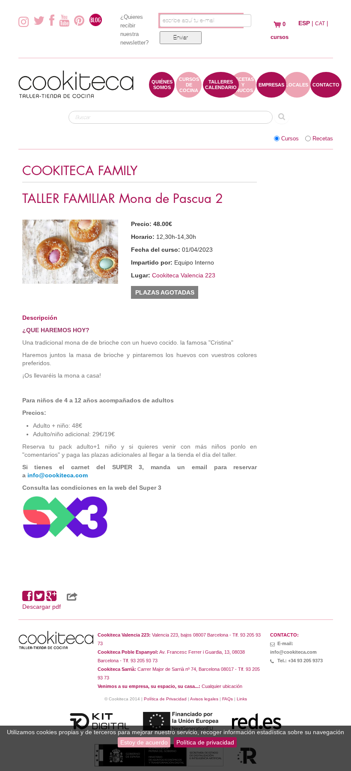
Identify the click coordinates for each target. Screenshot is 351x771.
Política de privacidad (205, 742)
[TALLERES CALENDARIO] (221, 93)
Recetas (322, 139)
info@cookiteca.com (57, 475)
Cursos (290, 139)
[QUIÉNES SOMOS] (162, 93)
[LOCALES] (296, 93)
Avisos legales (204, 699)
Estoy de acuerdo (144, 742)
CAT (320, 24)
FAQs (227, 699)
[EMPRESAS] (271, 93)
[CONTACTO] (326, 93)
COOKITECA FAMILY (79, 171)
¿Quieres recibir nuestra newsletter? (134, 30)
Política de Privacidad (165, 699)
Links (242, 699)
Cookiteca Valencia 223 (183, 275)
